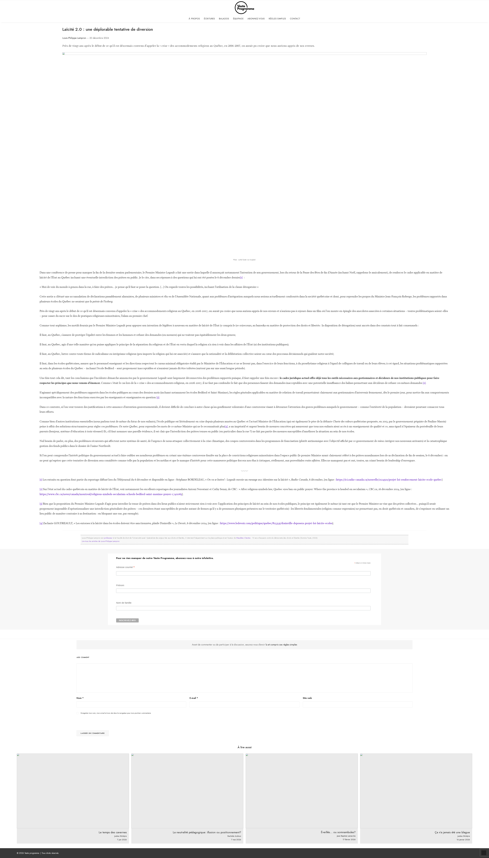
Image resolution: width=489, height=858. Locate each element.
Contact (295, 18)
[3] (158, 397)
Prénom (120, 585)
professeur (108, 538)
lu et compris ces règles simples (281, 644)
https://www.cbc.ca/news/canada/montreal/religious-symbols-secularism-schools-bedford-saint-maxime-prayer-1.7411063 (111, 494)
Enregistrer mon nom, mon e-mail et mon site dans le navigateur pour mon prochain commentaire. (116, 713)
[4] (226, 426)
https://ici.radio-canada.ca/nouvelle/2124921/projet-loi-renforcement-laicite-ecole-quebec (389, 479)
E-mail (194, 698)
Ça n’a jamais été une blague (452, 832)
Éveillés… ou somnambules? (338, 832)
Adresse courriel (125, 567)
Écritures (209, 18)
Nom (80, 698)
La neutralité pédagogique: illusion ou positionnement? (207, 832)
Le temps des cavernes (113, 832)
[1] (241, 277)
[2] (424, 383)
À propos (194, 18)
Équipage (238, 18)
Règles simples (277, 18)
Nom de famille (123, 603)
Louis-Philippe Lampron (74, 38)
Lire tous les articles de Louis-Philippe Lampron (101, 541)
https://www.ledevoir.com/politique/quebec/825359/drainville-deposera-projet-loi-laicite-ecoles (276, 523)
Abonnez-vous (256, 18)
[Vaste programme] (244, 7)
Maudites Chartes (243, 538)
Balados (224, 18)
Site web (307, 698)
